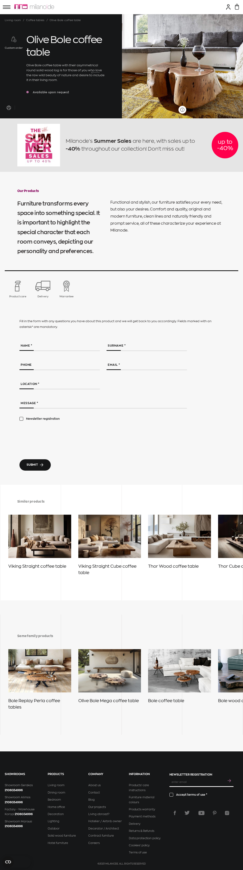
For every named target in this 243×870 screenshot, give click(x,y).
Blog (91, 799)
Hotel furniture (58, 843)
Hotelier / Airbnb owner (105, 821)
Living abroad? (98, 814)
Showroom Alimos (17, 797)
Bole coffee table (166, 701)
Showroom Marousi (18, 821)
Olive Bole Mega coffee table (108, 701)
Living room (13, 20)
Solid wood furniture (62, 835)
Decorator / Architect (103, 828)
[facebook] (175, 813)
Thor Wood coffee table (173, 566)
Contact (94, 792)
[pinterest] (214, 813)
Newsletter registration (43, 418)
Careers (94, 843)
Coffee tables (35, 20)
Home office (56, 807)
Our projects (97, 807)
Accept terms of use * (191, 794)
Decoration (56, 814)
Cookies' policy (139, 845)
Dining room (56, 792)
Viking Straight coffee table (37, 566)
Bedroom (54, 799)
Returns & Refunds (141, 831)
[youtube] (201, 813)
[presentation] (95, 73)
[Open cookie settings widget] (16, 862)
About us (94, 785)
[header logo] (34, 7)
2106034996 (14, 790)
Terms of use (138, 852)
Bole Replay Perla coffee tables (34, 704)
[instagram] (227, 813)
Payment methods (142, 816)
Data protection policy (145, 838)
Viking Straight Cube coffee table (107, 569)
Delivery (134, 823)
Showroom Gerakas (19, 785)
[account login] (228, 6)
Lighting (53, 821)
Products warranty (142, 809)
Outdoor (54, 828)
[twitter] (187, 813)
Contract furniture (101, 835)
